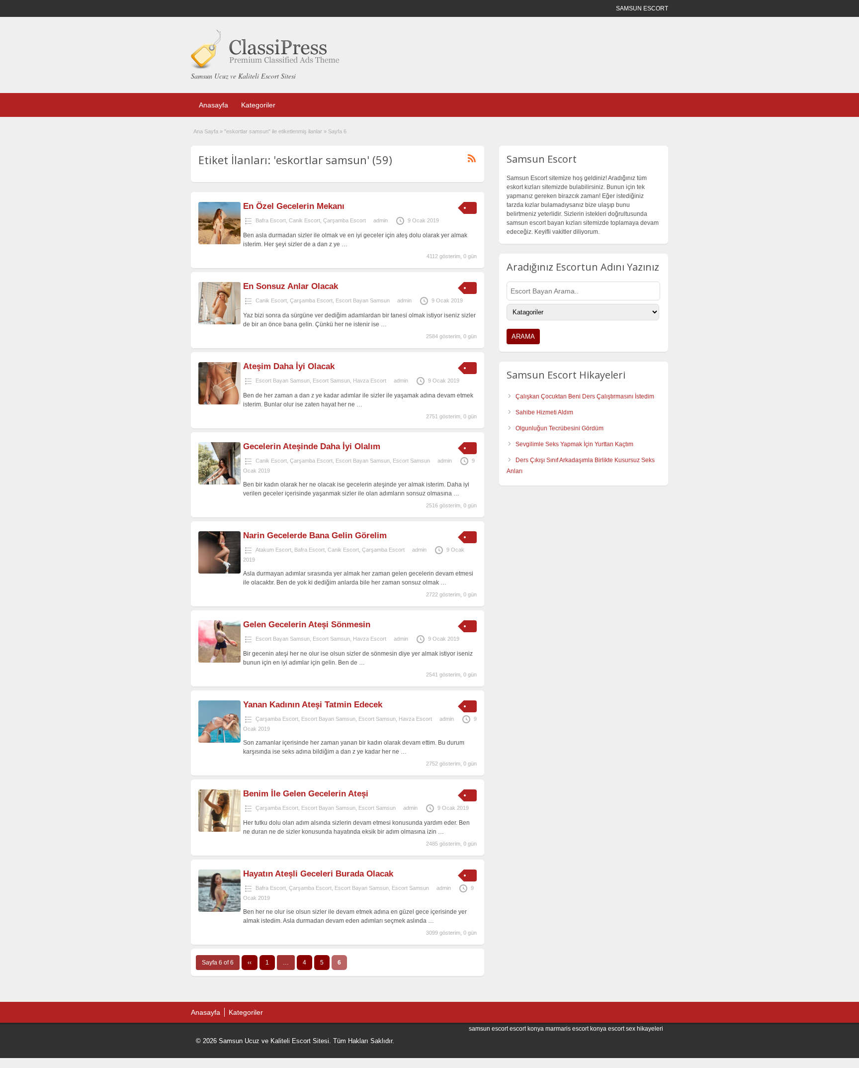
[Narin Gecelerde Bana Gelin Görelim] (219, 571)
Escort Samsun (331, 381)
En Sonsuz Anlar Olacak (290, 286)
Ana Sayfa (205, 131)
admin (380, 220)
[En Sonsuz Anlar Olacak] (219, 322)
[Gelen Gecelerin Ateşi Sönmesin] (219, 660)
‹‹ (250, 962)
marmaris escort (567, 1028)
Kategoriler (258, 105)
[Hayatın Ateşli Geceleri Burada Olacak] (219, 909)
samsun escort (488, 1028)
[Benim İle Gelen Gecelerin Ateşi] (219, 829)
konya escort (607, 1028)
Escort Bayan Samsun (363, 300)
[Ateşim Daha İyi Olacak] (219, 402)
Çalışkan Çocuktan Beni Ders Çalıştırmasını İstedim (584, 396)
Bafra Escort (271, 220)
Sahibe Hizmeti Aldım (544, 412)
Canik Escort (304, 220)
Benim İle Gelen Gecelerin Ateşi (305, 793)
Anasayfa (213, 105)
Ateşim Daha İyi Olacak (289, 366)
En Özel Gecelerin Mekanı (293, 206)
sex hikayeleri (644, 1028)
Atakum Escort (273, 550)
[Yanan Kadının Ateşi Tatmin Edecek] (219, 740)
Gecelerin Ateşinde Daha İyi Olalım (311, 446)
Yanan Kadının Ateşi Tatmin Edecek (312, 704)
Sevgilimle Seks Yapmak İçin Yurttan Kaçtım (574, 444)
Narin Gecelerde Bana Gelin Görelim (315, 535)
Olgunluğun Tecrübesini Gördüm (559, 428)
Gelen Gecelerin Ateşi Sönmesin (306, 624)
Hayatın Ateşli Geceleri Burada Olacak (318, 873)
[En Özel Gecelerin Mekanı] (219, 242)
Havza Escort (369, 381)
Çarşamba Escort (344, 220)
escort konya (527, 1028)
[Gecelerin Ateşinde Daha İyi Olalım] (219, 482)
